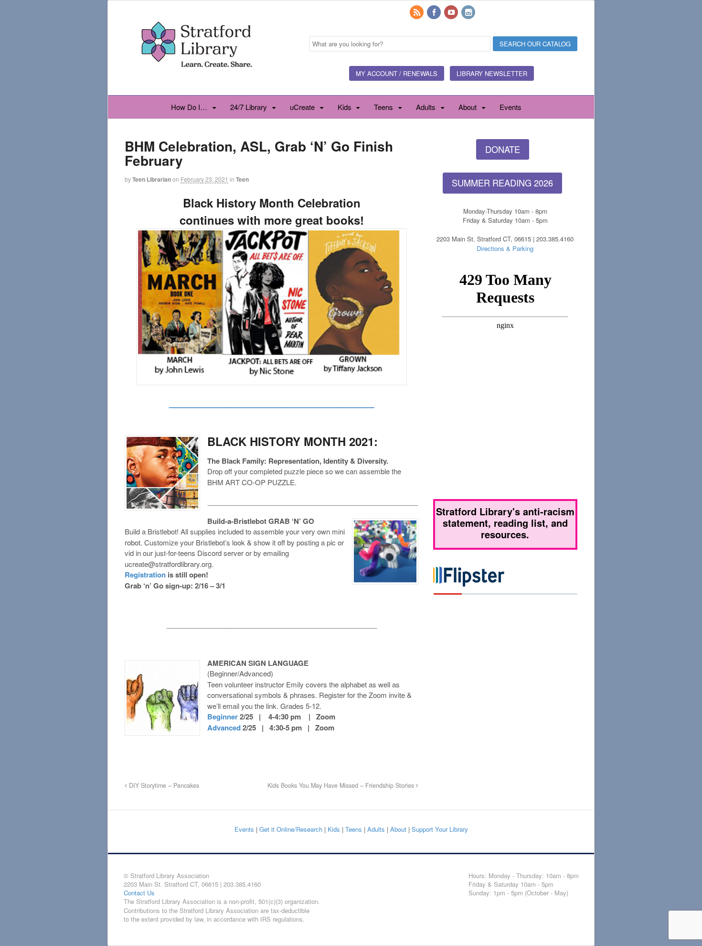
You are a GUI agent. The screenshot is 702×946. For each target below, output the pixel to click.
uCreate (302, 107)
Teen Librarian (151, 179)
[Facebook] (434, 12)
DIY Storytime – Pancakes (163, 785)
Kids (344, 107)
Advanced (224, 727)
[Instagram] (469, 12)
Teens (383, 107)
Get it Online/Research (290, 829)
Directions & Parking (505, 248)
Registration (145, 574)
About (467, 107)
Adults (426, 107)
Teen (242, 179)
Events (510, 107)
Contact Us (139, 892)
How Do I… (189, 107)
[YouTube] (451, 12)
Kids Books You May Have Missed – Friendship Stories (341, 785)
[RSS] (417, 12)
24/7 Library (248, 107)
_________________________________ (271, 401)
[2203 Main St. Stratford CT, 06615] (196, 78)
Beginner (222, 716)
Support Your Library (440, 829)
